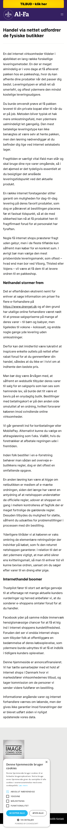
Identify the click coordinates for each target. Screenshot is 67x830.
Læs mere (23, 785)
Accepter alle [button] (17, 813)
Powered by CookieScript (26, 823)
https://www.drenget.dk (20, 306)
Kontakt (60, 818)
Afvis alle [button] (38, 813)
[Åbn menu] (62, 14)
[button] (26, 820)
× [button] (46, 762)
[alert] (26, 793)
